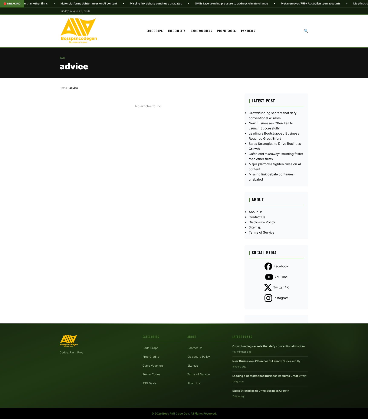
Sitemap (255, 227)
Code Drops (155, 31)
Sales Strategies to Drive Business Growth (260, 390)
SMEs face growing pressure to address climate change (214, 3)
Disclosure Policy (262, 222)
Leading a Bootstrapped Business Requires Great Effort (269, 375)
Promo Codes (226, 31)
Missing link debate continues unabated (139, 3)
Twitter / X (281, 287)
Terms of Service (262, 232)
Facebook (281, 266)
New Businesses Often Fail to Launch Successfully (266, 361)
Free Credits (177, 31)
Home (63, 87)
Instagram (281, 298)
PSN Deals (248, 31)
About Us (256, 212)
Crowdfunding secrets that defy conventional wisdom (268, 346)
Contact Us (257, 217)
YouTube (281, 277)
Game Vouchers (201, 31)
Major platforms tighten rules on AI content (71, 3)
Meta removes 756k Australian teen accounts (293, 3)
